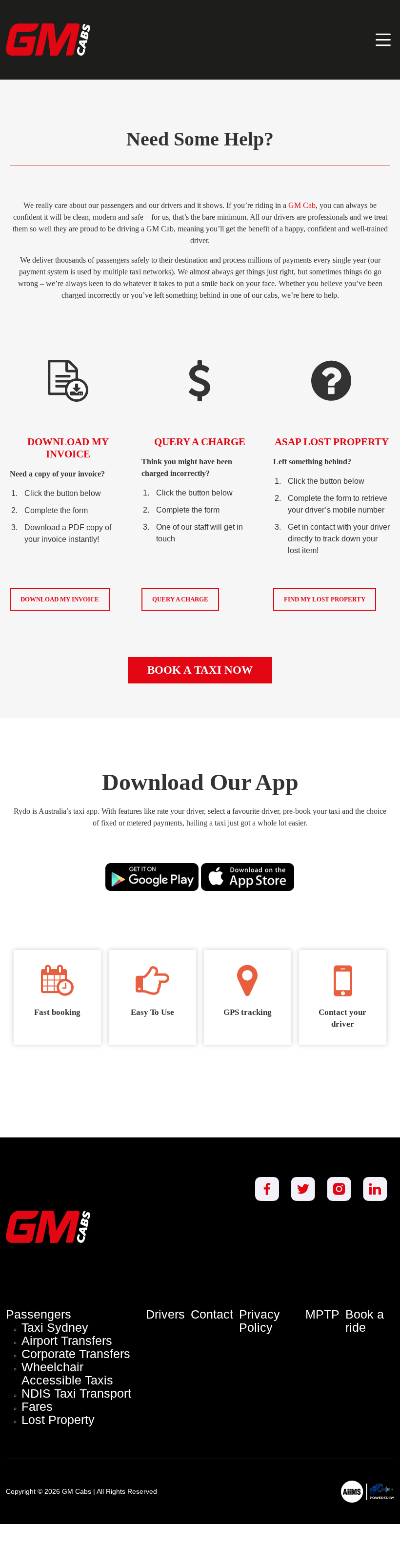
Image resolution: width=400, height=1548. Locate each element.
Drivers (165, 1314)
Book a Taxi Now (200, 670)
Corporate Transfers (75, 1354)
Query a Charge (180, 599)
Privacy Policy (259, 1321)
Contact (212, 1314)
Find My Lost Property (324, 599)
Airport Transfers (66, 1340)
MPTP (322, 1314)
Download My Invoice (59, 599)
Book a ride (364, 1321)
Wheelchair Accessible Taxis (67, 1374)
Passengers (38, 1314)
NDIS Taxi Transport (76, 1393)
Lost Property (58, 1419)
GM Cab (302, 205)
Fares (37, 1406)
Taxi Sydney (54, 1327)
